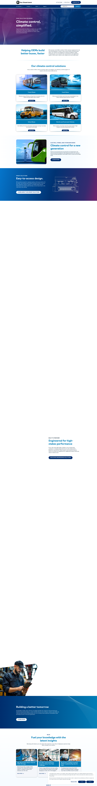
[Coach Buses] (65, 88)
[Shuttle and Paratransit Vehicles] (65, 117)
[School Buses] (31, 117)
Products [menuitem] (28, 6)
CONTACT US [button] (76, 2)
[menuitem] (19, 6)
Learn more (22, 719)
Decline (90, 781)
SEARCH (77, 6)
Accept (82, 781)
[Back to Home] (22, 2)
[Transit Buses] (31, 88)
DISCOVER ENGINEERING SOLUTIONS (60, 457)
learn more (56, 159)
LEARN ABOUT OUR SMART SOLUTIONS (29, 192)
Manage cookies (74, 781)
